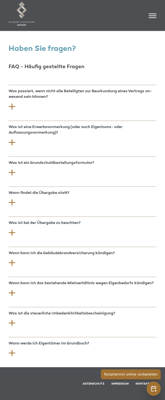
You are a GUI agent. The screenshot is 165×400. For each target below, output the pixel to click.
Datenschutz (93, 383)
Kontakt (143, 383)
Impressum (120, 383)
